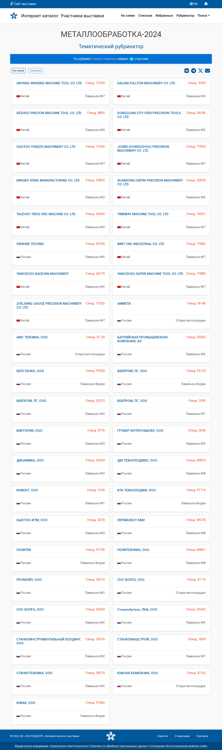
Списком (145, 16)
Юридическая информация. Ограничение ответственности (51, 746)
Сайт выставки (25, 4)
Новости (162, 736)
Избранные (164, 16)
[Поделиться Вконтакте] (186, 70)
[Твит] (200, 70)
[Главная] (15, 16)
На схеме (128, 16)
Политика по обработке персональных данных (118, 746)
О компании (182, 736)
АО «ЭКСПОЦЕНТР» (32, 736)
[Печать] (206, 4)
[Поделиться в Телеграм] (193, 70)
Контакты (202, 736)
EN (196, 4)
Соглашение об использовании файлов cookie (178, 746)
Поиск (202, 16)
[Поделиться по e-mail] (207, 70)
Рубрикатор (185, 16)
